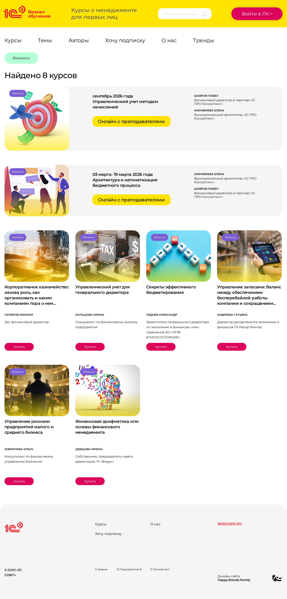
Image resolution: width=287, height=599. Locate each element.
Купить (19, 347)
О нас (155, 524)
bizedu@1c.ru (230, 524)
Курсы (101, 524)
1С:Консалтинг (160, 569)
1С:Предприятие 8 (129, 569)
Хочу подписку (108, 534)
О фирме (101, 569)
